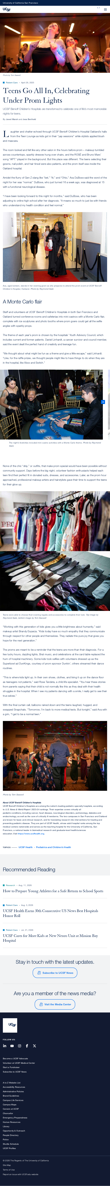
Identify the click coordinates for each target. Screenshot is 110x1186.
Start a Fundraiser (11, 1067)
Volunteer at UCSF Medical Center (19, 1063)
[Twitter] (36, 1046)
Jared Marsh (12, 119)
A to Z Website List (11, 1082)
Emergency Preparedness (15, 1117)
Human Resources (11, 1122)
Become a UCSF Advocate (15, 1058)
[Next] (103, 402)
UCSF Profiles (9, 1148)
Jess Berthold (29, 119)
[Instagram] (21, 1046)
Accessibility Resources (14, 1087)
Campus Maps (9, 1104)
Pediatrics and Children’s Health (53, 847)
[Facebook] (28, 1046)
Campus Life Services (13, 1100)
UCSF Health (26, 847)
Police (6, 1139)
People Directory (10, 1135)
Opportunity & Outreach (14, 1130)
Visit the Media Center (58, 1004)
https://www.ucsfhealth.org (31, 833)
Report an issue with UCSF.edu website (20, 1174)
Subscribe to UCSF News (58, 972)
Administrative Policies (13, 1091)
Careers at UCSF (11, 1109)
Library (6, 1126)
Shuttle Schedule (11, 1144)
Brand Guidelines (11, 1095)
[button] (98, 7)
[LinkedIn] (6, 1046)
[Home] (7, 9)
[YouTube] (13, 1046)
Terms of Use (9, 1169)
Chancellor (8, 1113)
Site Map (7, 1165)
